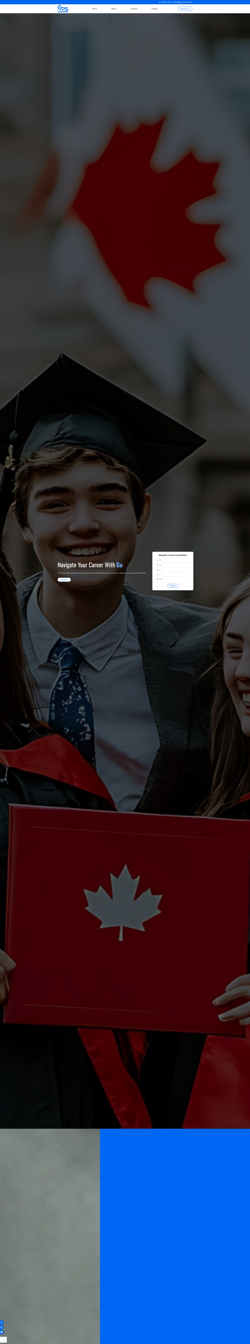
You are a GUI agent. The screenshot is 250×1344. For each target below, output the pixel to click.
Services (134, 9)
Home (94, 9)
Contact (155, 9)
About (113, 9)
